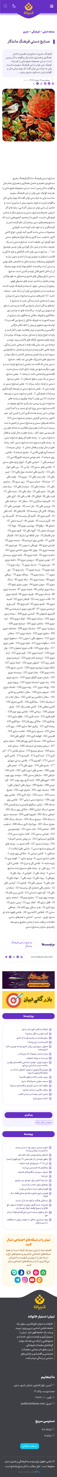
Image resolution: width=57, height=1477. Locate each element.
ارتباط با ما (47, 1429)
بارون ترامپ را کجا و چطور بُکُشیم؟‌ (33, 1077)
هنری (26, 32)
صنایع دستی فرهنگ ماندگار (29, 41)
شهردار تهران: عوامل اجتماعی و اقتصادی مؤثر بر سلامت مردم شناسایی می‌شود (27, 1064)
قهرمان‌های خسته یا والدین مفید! (33, 1189)
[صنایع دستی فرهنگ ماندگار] (28, 115)
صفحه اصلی (49, 32)
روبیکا (29, 1273)
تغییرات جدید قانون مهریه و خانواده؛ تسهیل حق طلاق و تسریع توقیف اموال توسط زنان (27, 1206)
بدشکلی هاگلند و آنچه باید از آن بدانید (32, 1200)
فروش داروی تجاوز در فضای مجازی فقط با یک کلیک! (29, 1195)
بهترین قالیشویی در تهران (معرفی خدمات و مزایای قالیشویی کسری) (29, 1071)
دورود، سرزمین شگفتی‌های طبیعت (33, 1172)
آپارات (36, 1273)
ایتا (39, 1280)
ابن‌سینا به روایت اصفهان (37, 1058)
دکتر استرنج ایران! (40, 1098)
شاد (43, 1273)
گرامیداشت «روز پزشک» (37, 1042)
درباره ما (48, 1436)
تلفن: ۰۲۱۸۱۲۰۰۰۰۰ (43, 1398)
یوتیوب (32, 1280)
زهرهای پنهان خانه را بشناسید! (35, 1184)
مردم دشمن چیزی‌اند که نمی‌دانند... (32, 1053)
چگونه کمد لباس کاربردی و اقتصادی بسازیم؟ (29, 1085)
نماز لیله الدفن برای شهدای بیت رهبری (31, 1180)
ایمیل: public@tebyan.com (36, 1404)
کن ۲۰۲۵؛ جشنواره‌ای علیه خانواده (33, 1163)
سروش (21, 1273)
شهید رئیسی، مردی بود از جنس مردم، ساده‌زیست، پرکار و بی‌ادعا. (31, 1149)
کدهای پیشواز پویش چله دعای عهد (33, 1155)
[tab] (28, 1016)
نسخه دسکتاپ (29, 1446)
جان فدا (44, 1176)
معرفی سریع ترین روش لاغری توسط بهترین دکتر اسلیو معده (27, 1048)
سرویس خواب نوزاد (44, 1122)
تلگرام (18, 1280)
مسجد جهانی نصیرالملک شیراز (34, 1081)
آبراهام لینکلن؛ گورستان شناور (35, 1029)
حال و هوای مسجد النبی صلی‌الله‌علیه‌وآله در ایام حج (27, 1213)
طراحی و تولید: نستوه (27, 1471)
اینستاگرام (25, 1280)
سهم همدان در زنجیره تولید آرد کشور (32, 1038)
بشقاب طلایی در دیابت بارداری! (35, 1090)
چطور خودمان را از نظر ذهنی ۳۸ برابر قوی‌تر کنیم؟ (27, 1159)
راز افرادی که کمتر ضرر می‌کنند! (35, 1167)
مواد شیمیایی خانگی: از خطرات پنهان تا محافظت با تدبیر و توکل (27, 1221)
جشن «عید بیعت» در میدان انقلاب (33, 1094)
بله (14, 1273)
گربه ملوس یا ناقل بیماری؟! (36, 1033)
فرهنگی (35, 32)
